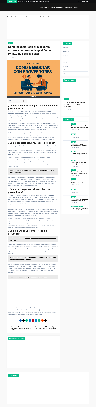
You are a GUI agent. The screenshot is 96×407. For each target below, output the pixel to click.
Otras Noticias (68, 7)
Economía (52, 7)
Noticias (46, 7)
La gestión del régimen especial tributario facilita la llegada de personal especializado (79, 210)
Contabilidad (66, 51)
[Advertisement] (48, 28)
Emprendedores (60, 7)
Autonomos (65, 47)
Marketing (65, 66)
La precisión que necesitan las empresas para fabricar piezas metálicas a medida (79, 155)
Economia (65, 55)
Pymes (10, 43)
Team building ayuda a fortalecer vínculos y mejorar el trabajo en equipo (79, 146)
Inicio (41, 7)
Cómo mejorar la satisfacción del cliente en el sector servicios (74, 104)
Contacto (75, 7)
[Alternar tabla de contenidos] (24, 101)
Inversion (65, 62)
